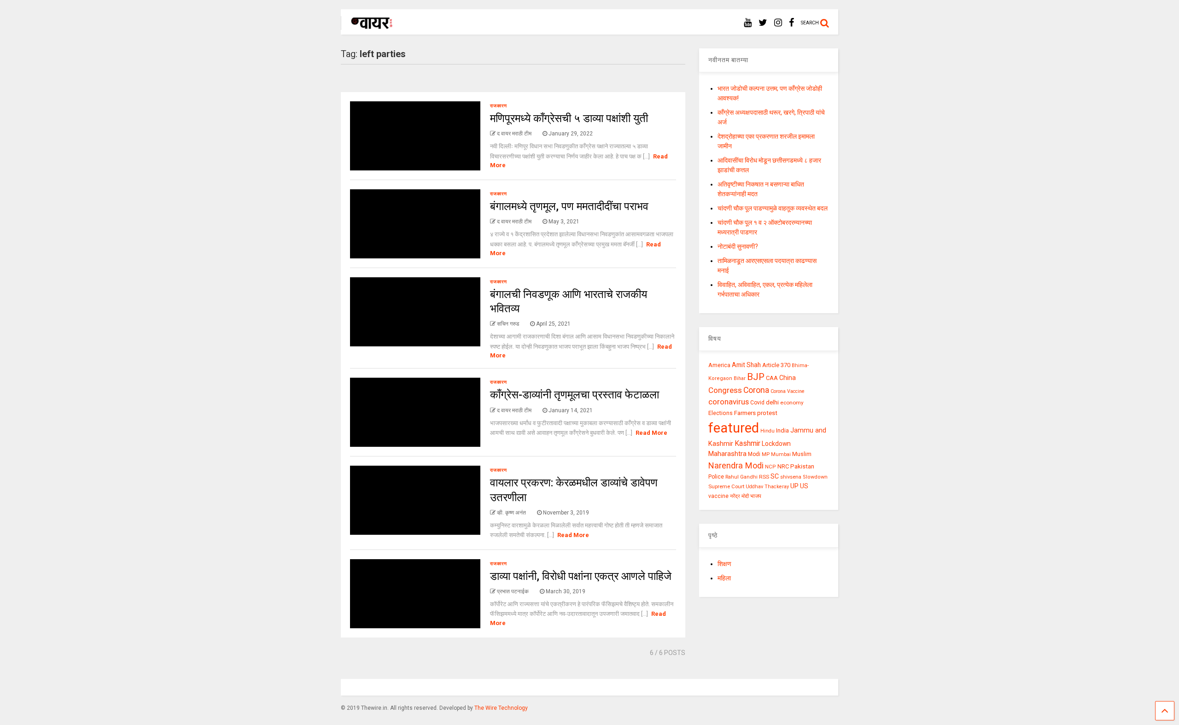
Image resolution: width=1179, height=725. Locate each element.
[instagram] (778, 22)
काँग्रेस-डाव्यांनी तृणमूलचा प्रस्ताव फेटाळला (574, 394)
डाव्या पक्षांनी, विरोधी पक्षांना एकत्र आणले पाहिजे (580, 576)
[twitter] (763, 22)
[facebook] (791, 22)
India (782, 430)
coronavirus (728, 401)
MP (766, 454)
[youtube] (748, 22)
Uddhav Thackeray (767, 487)
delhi (772, 402)
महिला (724, 578)
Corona (756, 390)
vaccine (718, 496)
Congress (725, 390)
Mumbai (781, 454)
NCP (770, 467)
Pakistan (802, 466)
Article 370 (776, 365)
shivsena (790, 477)
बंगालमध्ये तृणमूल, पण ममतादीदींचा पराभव (569, 206)
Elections (720, 413)
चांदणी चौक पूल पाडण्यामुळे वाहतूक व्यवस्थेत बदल (773, 208)
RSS (764, 477)
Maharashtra (727, 454)
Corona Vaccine (787, 391)
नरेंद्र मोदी (739, 496)
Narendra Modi (736, 465)
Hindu (767, 431)
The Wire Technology (501, 708)
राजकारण (498, 105)
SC (774, 476)
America (719, 365)
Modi (754, 454)
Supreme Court (726, 486)
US (804, 486)
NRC (783, 466)
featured (733, 428)
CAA (772, 377)
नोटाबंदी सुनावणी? (738, 246)
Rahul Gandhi (741, 477)
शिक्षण (724, 563)
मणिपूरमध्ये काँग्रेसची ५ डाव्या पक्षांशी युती (569, 118)
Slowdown (815, 477)
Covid (757, 402)
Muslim (801, 453)
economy (792, 402)
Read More (651, 432)
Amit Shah (746, 364)
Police (716, 477)
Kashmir (747, 443)
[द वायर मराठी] (367, 26)
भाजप (755, 496)
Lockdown (776, 443)
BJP (756, 376)
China (787, 377)
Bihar (740, 378)
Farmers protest (755, 412)
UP (794, 486)
